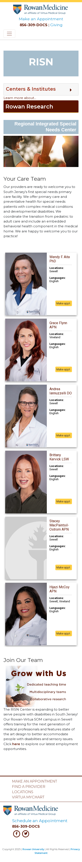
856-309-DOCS (33, 25)
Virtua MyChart (28, 797)
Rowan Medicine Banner (41, 8)
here (16, 744)
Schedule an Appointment (39, 820)
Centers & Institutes (31, 89)
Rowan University (33, 849)
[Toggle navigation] (9, 33)
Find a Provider (28, 787)
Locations (22, 792)
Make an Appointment (41, 19)
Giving (56, 24)
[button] (41, 89)
